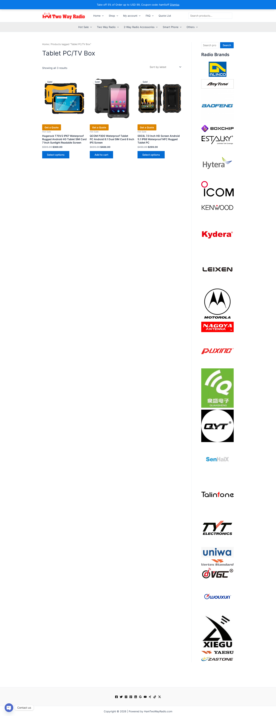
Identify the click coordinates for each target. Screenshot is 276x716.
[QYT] (217, 425)
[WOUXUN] (217, 596)
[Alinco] (217, 68)
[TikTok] (154, 696)
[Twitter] (121, 696)
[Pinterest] (130, 696)
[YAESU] (217, 652)
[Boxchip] (217, 128)
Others (191, 27)
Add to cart (101, 154)
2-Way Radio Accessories (139, 27)
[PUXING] (217, 350)
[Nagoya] (217, 326)
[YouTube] (145, 696)
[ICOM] (217, 188)
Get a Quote (52, 127)
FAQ (148, 15)
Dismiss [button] (174, 4)
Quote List (165, 15)
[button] (102, 15)
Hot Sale (83, 27)
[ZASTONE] (217, 658)
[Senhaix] (217, 460)
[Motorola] (217, 303)
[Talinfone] (217, 494)
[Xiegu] (217, 631)
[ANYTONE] (217, 83)
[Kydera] (217, 234)
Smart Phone (170, 27)
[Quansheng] (217, 387)
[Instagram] (126, 696)
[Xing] (150, 696)
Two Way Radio (106, 27)
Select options (56, 154)
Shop (112, 15)
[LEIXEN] (217, 269)
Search (227, 45)
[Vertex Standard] (217, 562)
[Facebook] (116, 696)
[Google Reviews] (140, 696)
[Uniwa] (217, 552)
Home (96, 15)
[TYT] (217, 528)
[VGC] (217, 572)
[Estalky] (217, 139)
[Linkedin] (135, 696)
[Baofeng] (217, 106)
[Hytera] (217, 162)
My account (130, 15)
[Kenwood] (217, 207)
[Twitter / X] (159, 696)
